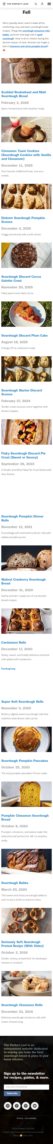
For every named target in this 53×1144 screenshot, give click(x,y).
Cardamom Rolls (13, 642)
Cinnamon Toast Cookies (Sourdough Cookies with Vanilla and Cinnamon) (26, 155)
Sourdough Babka (14, 883)
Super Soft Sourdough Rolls (22, 702)
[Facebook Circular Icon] (17, 1106)
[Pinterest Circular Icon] (26, 1106)
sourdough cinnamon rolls (36, 31)
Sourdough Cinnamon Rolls (22, 1005)
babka (6, 35)
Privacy (20, 1118)
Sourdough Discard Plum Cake (24, 335)
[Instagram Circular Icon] (8, 1106)
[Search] (36, 4)
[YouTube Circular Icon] (35, 1106)
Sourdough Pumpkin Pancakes (24, 761)
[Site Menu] (49, 4)
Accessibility (30, 1118)
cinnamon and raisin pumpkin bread (28, 46)
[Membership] (42, 4)
